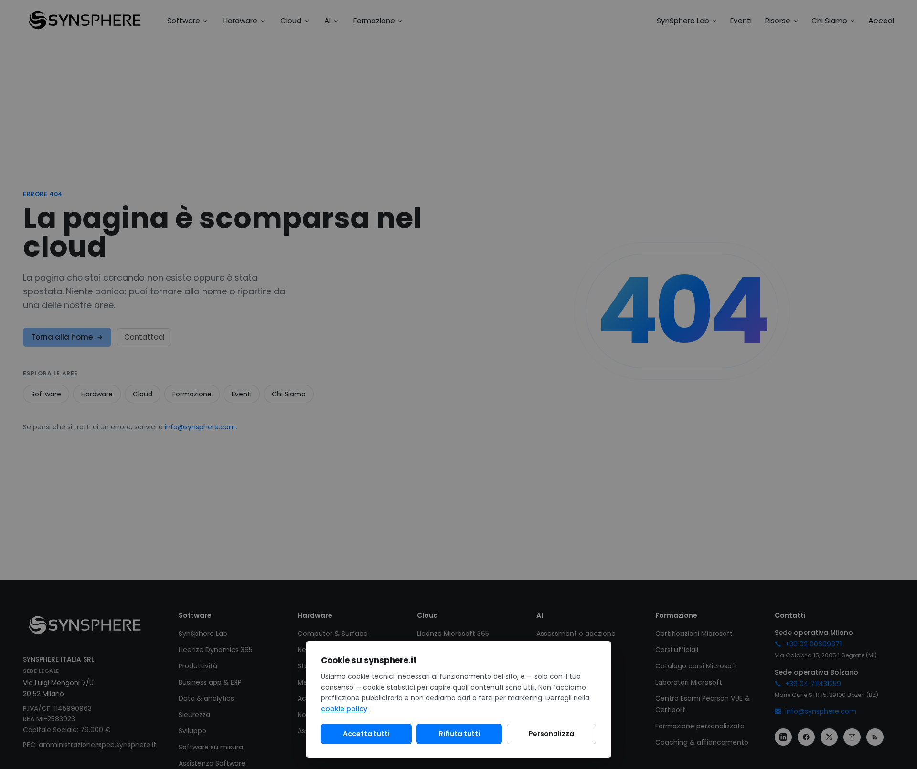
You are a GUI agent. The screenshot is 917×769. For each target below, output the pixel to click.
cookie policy (344, 709)
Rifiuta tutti (459, 733)
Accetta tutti (366, 733)
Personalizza (551, 733)
